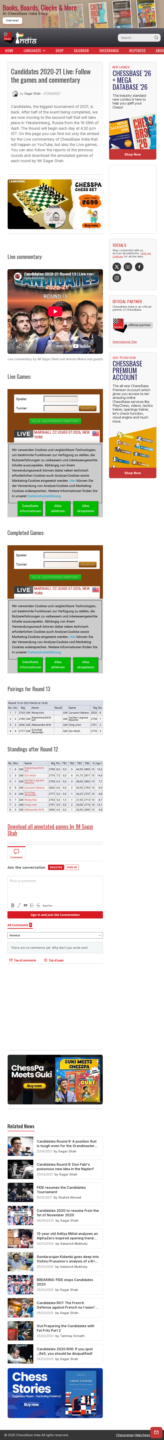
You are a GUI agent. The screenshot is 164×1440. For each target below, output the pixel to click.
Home (9, 50)
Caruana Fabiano (35, 787)
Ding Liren (31, 804)
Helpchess (137, 50)
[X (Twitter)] (117, 267)
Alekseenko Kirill (34, 809)
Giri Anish (30, 775)
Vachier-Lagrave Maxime (34, 782)
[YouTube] (128, 267)
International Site (125, 342)
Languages (32, 50)
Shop (60, 50)
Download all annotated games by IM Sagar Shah (50, 829)
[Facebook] (139, 267)
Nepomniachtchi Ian (34, 769)
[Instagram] (117, 278)
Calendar (81, 50)
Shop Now (132, 154)
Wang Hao (31, 799)
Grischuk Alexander (31, 794)
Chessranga (109, 50)
